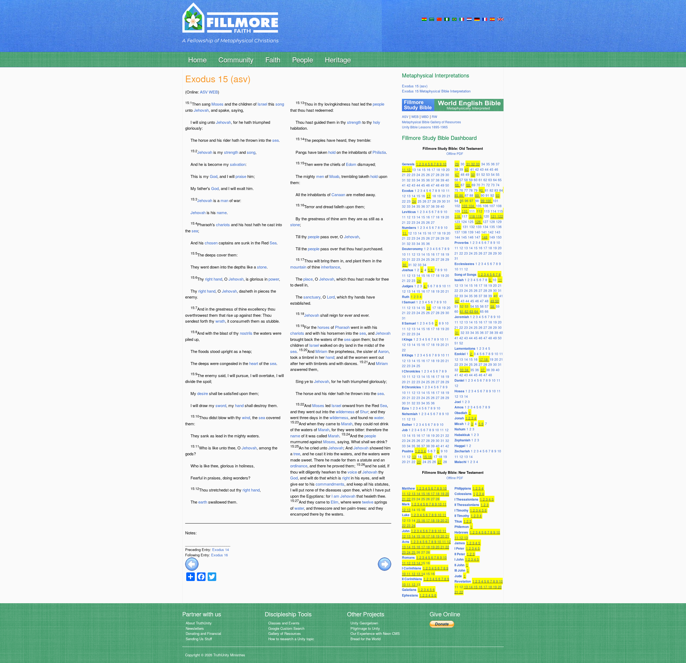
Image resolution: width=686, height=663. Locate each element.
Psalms (407, 451)
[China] (439, 18)
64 (495, 179)
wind (246, 417)
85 (456, 195)
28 (437, 174)
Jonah (459, 418)
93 (497, 195)
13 (414, 169)
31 (404, 180)
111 (472, 211)
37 (433, 180)
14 (419, 169)
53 (488, 174)
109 (457, 211)
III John (459, 570)
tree (296, 453)
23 (413, 174)
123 (457, 221)
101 (495, 200)
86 (461, 195)
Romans (408, 557)
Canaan (338, 194)
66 (457, 184)
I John (459, 559)
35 (423, 180)
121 (493, 216)
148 (484, 237)
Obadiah (460, 412)
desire (202, 393)
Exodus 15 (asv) (414, 85)
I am (335, 496)
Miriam (321, 351)
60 (476, 179)
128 (492, 221)
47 (433, 185)
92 (492, 195)
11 (404, 169)
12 (409, 169)
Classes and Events (284, 622)
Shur (364, 411)
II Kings (407, 355)
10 (444, 164)
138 (464, 232)
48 (437, 185)
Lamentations (464, 348)
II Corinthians (412, 578)
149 (492, 237)
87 (466, 195)
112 (479, 211)
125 (471, 221)
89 (477, 195)
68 (468, 184)
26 (428, 174)
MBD (425, 116)
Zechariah (462, 451)
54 (493, 174)
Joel (457, 401)
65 (500, 179)
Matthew (408, 488)
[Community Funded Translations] (500, 18)
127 (485, 221)
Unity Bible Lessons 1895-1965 (425, 127)
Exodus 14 (220, 549)
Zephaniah (462, 440)
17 (433, 169)
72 (488, 184)
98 (477, 200)
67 (462, 184)
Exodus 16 (219, 554)
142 (491, 232)
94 (456, 200)
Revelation (462, 581)
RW (434, 116)
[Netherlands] (469, 18)
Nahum (459, 429)
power (274, 279)
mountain (298, 267)
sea (275, 140)
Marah (346, 423)
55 (497, 174)
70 (478, 184)
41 (404, 185)
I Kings (407, 339)
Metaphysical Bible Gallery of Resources (431, 122)
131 (465, 226)
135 (492, 226)
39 (442, 180)
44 (418, 185)
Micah (459, 423)
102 (457, 205)
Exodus (407, 190)
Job (405, 429)
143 (497, 232)
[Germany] (477, 18)
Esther (407, 424)
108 (499, 205)
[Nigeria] (446, 18)
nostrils (246, 333)
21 (404, 174)
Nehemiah (409, 413)
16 (428, 169)
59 (471, 179)
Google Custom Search (286, 628)
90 (482, 195)
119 (479, 216)
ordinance (298, 465)
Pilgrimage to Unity (365, 628)
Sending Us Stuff (199, 638)
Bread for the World (366, 638)
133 (479, 226)
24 (418, 174)
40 (447, 180)
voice (352, 472)
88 (471, 195)
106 (485, 205)
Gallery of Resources (284, 633)
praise (241, 176)
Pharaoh (342, 327)
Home (197, 59)
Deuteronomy (412, 248)
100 (488, 200)
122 (500, 216)
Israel (262, 104)
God (213, 176)
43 (413, 185)
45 (423, 185)
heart (253, 363)
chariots (223, 224)
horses (324, 327)
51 (478, 174)
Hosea (459, 391)
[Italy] (461, 18)
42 (409, 185)
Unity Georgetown (364, 622)
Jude (458, 575)
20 (448, 169)
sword (220, 405)
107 (492, 205)
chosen (211, 242)
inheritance (330, 267)
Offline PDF (454, 153)
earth (202, 502)
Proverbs (461, 242)
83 (496, 190)
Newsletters (195, 628)
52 (483, 174)
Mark (406, 504)
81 (487, 190)
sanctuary (311, 297)
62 (485, 179)
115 (500, 211)
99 (482, 200)
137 (457, 232)
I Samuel (408, 302)
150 (499, 237)
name (222, 212)
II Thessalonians (466, 504)
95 (462, 200)
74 (497, 184)
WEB (213, 92)
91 (487, 195)
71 (483, 184)
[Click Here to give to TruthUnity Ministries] (442, 623)
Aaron (383, 351)
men (320, 176)
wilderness (345, 411)
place (308, 279)
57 (461, 179)
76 (461, 190)
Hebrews (461, 532)
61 (480, 179)
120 (486, 216)
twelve (367, 502)
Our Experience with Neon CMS (375, 633)
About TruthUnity (199, 622)
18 (438, 169)
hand (218, 279)
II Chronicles (411, 387)
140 (477, 232)
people (378, 104)
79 (476, 190)
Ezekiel (459, 353)
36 (428, 180)
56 (456, 179)
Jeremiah (461, 316)
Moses (217, 104)
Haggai (459, 445)
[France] (484, 18)
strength (231, 152)
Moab (334, 176)
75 (456, 190)
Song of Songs (465, 274)
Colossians (463, 493)
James (459, 543)
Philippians (462, 488)
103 (464, 205)
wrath (220, 321)
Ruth (405, 296)
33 (413, 180)
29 (442, 174)
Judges (407, 286)
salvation (237, 164)
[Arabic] (431, 18)
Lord (331, 297)
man (224, 200)
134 (485, 226)
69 (473, 184)
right (208, 279)
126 (478, 221)
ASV (204, 92)
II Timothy (461, 515)
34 (418, 180)
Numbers (409, 227)
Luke (405, 514)
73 (493, 184)
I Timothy (461, 510)
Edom (351, 164)
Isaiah (459, 279)
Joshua (407, 269)
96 (466, 200)
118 (472, 216)
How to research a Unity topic (291, 638)
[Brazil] (454, 18)
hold (331, 152)
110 (464, 211)
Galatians (409, 589)
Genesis (408, 164)
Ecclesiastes (464, 263)
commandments (330, 484)
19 (443, 169)
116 (457, 216)
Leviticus (409, 211)
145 (464, 237)
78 (471, 190)
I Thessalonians (466, 499)
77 (466, 190)
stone (262, 267)
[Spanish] (492, 18)
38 (437, 180)
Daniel (459, 380)
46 (428, 185)
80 (481, 190)
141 (484, 232)
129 (499, 221)
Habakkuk (462, 434)
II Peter (459, 554)
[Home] (230, 22)
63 (490, 179)
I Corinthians (411, 568)
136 (499, 226)
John (405, 530)
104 (471, 205)
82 (491, 190)
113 (487, 211)
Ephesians (410, 595)
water (378, 417)
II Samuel (409, 323)
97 (471, 200)
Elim (334, 502)
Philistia (379, 152)
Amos (459, 407)
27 (433, 174)
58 (466, 179)
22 (409, 174)
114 (493, 211)
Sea (273, 242)
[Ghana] (424, 18)
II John (459, 565)
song (279, 104)
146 (471, 237)
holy (376, 122)
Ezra (405, 408)
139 (471, 232)
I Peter (459, 548)
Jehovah (201, 110)
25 (423, 174)
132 (472, 226)
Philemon (461, 526)
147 (477, 237)
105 (479, 205)
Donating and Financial (203, 633)
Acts (405, 541)
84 (501, 190)
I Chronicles (411, 371)
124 (464, 221)
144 (457, 237)
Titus (458, 521)
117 (464, 216)
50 (447, 185)
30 (447, 174)
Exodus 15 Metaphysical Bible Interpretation (436, 91)
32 (409, 180)
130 (458, 226)
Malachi (460, 461)
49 (442, 185)
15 (424, 169)
